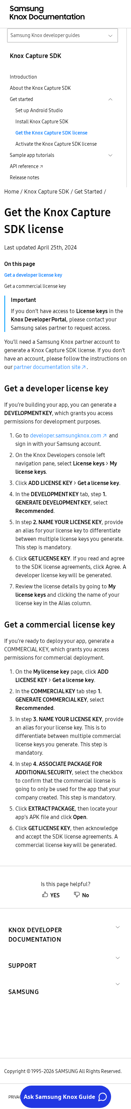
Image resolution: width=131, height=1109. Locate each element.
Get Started (88, 191)
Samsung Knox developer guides (45, 35)
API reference (24, 166)
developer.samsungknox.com (65, 435)
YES (55, 895)
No (85, 895)
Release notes (24, 177)
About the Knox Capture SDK (40, 88)
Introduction (23, 76)
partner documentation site (47, 367)
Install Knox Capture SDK (41, 121)
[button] (60, 926)
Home (11, 191)
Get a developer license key (33, 274)
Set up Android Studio (39, 110)
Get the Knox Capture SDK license (51, 132)
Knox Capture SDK (46, 191)
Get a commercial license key (35, 286)
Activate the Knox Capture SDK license (56, 143)
